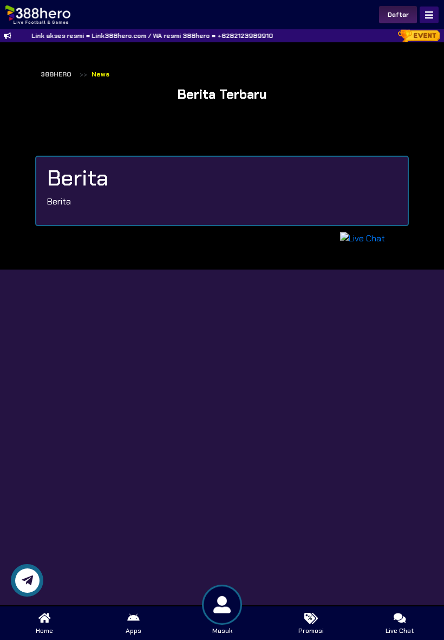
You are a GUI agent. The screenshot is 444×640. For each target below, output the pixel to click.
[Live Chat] (369, 238)
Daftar (398, 14)
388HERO (56, 74)
